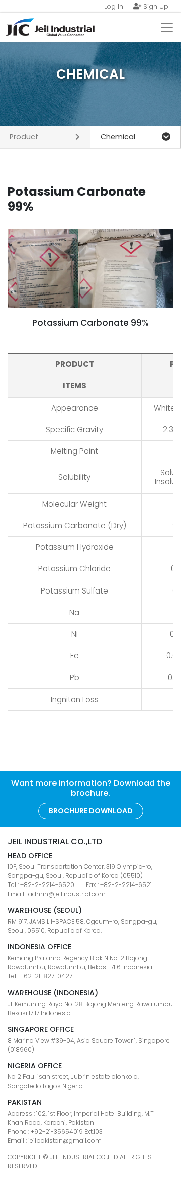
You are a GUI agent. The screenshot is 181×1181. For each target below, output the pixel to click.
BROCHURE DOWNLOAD (91, 811)
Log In (113, 6)
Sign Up (154, 6)
